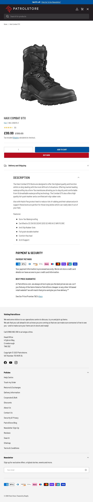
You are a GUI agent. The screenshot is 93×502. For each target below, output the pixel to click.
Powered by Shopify (22, 496)
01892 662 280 (13, 332)
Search (7, 438)
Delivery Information (12, 392)
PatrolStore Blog (10, 422)
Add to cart (62, 149)
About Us (7, 407)
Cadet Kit (10, 80)
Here (41, 296)
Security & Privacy (11, 417)
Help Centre (8, 377)
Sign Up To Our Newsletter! (51, 2)
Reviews (7, 433)
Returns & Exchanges (12, 387)
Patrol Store (12, 496)
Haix (5, 123)
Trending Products (14, 89)
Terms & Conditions (11, 448)
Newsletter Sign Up (11, 428)
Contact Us (8, 412)
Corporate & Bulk (10, 397)
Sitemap (7, 443)
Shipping (16, 138)
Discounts (8, 402)
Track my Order (10, 382)
